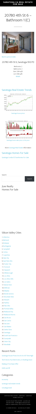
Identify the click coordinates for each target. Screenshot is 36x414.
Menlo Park (8, 284)
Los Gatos (7, 281)
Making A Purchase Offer (10, 364)
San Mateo (7, 326)
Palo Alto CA (23, 404)
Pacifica (6, 302)
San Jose (7, 323)
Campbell (6, 249)
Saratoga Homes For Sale (15, 153)
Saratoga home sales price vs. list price (18, 140)
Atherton (6, 237)
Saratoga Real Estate (16, 147)
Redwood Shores (9, 314)
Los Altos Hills (8, 279)
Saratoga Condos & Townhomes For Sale (15, 157)
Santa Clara (8, 329)
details (18, 76)
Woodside (7, 344)
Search (4, 175)
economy (5, 379)
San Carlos (7, 320)
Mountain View (9, 296)
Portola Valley (8, 308)
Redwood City (8, 311)
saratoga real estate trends (11, 383)
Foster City (7, 264)
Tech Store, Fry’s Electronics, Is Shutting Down (17, 359)
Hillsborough (8, 273)
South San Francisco (10, 335)
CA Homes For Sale (11, 408)
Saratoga (7, 332)
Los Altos (7, 276)
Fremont (7, 267)
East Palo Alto (7, 261)
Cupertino (6, 255)
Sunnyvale (7, 338)
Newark (6, 299)
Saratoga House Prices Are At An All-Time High (17, 355)
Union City (7, 341)
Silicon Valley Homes (24, 408)
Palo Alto (7, 305)
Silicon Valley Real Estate (14, 401)
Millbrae (7, 287)
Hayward (7, 270)
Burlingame (7, 246)
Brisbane (6, 243)
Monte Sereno (9, 293)
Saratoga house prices (18, 113)
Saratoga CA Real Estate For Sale (18, 3)
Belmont (6, 240)
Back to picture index (9, 56)
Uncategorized (7, 387)
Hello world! (6, 368)
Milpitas (6, 290)
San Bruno (7, 317)
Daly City (6, 258)
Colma (5, 252)
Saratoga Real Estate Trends (17, 90)
